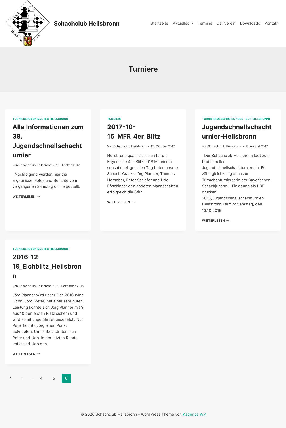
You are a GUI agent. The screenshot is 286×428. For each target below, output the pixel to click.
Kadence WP (194, 414)
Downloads (250, 23)
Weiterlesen (26, 196)
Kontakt (271, 23)
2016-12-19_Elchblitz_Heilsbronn (47, 266)
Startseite (159, 23)
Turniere (114, 118)
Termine (205, 23)
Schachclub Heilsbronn (35, 165)
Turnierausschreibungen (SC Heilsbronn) (236, 118)
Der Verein (226, 23)
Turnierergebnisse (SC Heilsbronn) (41, 118)
